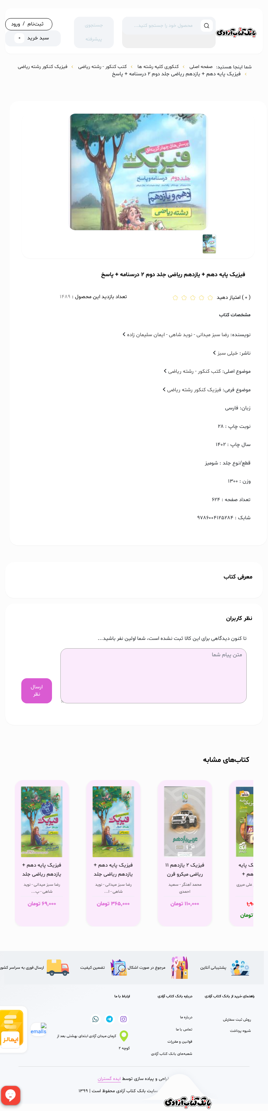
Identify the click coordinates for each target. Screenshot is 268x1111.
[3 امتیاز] (192, 298)
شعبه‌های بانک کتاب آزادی (171, 1054)
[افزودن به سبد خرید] (213, 850)
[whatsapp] (139, 112)
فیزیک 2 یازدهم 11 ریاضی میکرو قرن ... (199, 870)
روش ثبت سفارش (237, 1019)
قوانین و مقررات (180, 1041)
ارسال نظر (37, 690)
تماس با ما (184, 1029)
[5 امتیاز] (210, 298)
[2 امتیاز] (184, 298)
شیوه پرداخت (240, 1031)
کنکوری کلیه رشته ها (158, 66)
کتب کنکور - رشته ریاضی (102, 66)
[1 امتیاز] (175, 298)
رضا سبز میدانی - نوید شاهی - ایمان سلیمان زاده (177, 335)
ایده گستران (109, 1079)
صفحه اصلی (201, 66)
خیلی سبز (227, 353)
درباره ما (186, 1017)
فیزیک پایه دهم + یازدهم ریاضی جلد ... (127, 870)
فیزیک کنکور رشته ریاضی (42, 66)
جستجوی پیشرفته (94, 32)
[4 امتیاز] (201, 298)
